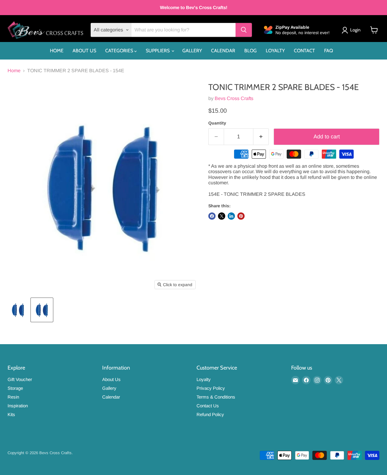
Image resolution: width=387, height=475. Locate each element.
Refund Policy (210, 414)
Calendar (111, 396)
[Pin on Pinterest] (241, 216)
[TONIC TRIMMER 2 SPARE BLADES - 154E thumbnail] (18, 310)
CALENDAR (223, 50)
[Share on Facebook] (212, 216)
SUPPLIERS (158, 50)
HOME (56, 50)
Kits (11, 414)
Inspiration (18, 405)
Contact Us (208, 405)
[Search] (244, 30)
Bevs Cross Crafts (234, 98)
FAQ (328, 50)
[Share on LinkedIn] (231, 216)
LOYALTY (275, 50)
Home (14, 70)
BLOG (250, 50)
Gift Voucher (20, 379)
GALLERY (192, 50)
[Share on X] (221, 216)
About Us (111, 379)
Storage (15, 388)
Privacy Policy (211, 388)
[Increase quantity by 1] (261, 136)
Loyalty (204, 379)
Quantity (217, 123)
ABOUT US (84, 50)
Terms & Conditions (216, 396)
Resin (13, 396)
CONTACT (304, 50)
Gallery (109, 388)
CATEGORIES (119, 50)
